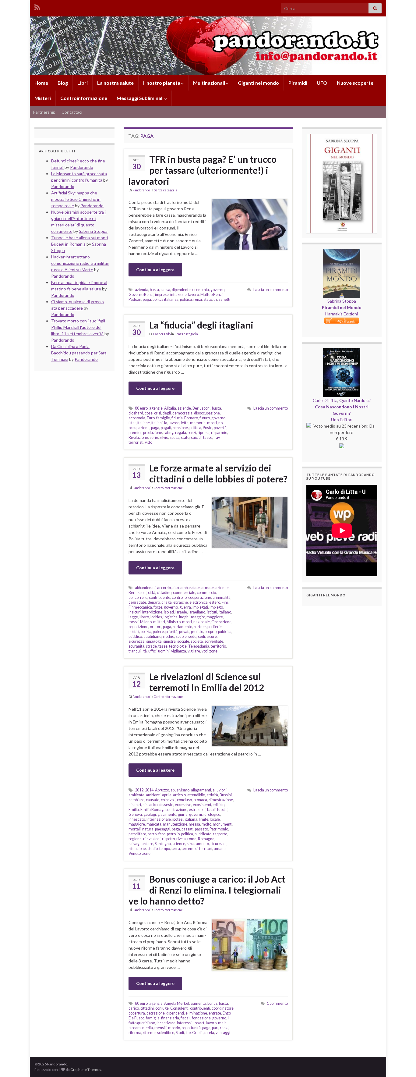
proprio (211, 631)
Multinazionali (209, 83)
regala (180, 432)
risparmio (219, 432)
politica (186, 299)
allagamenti (201, 790)
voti (205, 651)
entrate (215, 1013)
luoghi (184, 617)
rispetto (168, 839)
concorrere (138, 597)
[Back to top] (402, 1063)
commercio (206, 592)
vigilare (194, 651)
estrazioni (197, 809)
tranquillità (138, 651)
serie (154, 437)
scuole (181, 636)
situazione (137, 848)
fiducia (177, 418)
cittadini (147, 1008)
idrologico (211, 814)
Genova (135, 814)
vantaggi (223, 1032)
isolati (169, 612)
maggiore (214, 617)
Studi (180, 1032)
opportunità (191, 1027)
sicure (211, 636)
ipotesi (177, 819)
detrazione (155, 1013)
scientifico (165, 1032)
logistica (171, 617)
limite (203, 819)
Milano (146, 622)
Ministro (174, 622)
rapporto (220, 834)
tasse (207, 437)
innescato (137, 819)
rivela (181, 839)
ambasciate (190, 587)
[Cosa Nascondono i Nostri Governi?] (341, 351)
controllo (179, 597)
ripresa (204, 432)
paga (147, 299)
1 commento (277, 1003)
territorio (218, 646)
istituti (212, 612)
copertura (137, 1013)
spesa (174, 437)
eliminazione (196, 1013)
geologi (149, 814)
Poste (207, 427)
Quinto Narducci (355, 400)
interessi (184, 1023)
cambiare (136, 800)
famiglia (153, 1018)
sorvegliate (213, 641)
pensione (180, 427)
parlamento (182, 626)
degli (167, 413)
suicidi (196, 437)
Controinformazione (83, 98)
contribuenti (200, 1008)
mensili (160, 1027)
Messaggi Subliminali (140, 98)
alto (175, 587)
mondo (174, 1027)
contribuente (159, 597)
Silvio (164, 437)
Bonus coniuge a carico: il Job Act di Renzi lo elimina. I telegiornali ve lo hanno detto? (207, 889)
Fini (225, 602)
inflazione (178, 294)
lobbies (156, 617)
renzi (197, 299)
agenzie (156, 408)
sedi (201, 636)
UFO (322, 83)
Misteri (42, 98)
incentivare (166, 1023)
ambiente (136, 795)
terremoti (190, 848)
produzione (152, 432)
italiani (157, 423)
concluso (184, 800)
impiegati (200, 607)
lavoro (193, 294)
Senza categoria (165, 190)
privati (184, 631)
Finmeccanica (140, 607)
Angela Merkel (176, 1003)
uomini (164, 651)
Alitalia (170, 408)
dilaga (166, 602)
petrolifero (156, 834)
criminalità (222, 597)
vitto (148, 442)
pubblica (224, 631)
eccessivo (183, 804)
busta (154, 289)
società (197, 641)
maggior (198, 617)
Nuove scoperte (355, 83)
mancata (153, 824)
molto (206, 824)
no (220, 423)
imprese (162, 294)
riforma (135, 1032)
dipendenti (175, 1013)
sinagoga (154, 641)
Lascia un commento (270, 289)
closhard (136, 413)
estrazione (178, 809)
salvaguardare (141, 843)
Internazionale (158, 819)
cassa (165, 289)
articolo (179, 795)
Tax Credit (194, 1032)
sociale (183, 641)
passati (187, 829)
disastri (135, 804)
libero (144, 617)
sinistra (169, 641)
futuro (204, 418)
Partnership (44, 112)
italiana (191, 819)
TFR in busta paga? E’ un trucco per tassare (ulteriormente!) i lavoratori (203, 170)
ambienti (153, 795)
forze (157, 607)
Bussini (226, 795)
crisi (157, 413)
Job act (198, 1023)
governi (195, 814)
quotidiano (152, 636)
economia (200, 289)
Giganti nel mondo (258, 83)
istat (132, 423)
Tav (217, 437)
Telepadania (198, 646)
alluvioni (220, 790)
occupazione (139, 427)
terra (175, 848)
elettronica (198, 602)
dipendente (181, 289)
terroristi (136, 442)
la (165, 423)
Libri (82, 83)
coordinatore (223, 1008)
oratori (155, 626)
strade (151, 646)
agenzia (156, 1003)
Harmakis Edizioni (341, 313)
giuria (183, 814)
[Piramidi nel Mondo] (341, 252)
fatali (211, 809)
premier (135, 432)
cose (149, 413)
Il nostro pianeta (162, 83)
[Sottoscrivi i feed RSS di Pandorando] (37, 6)
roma (191, 839)
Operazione (221, 622)
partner (200, 626)
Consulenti (179, 1008)
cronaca (200, 800)
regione (135, 839)
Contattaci (72, 112)
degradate (137, 602)
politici (134, 631)
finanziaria (170, 1018)
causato (152, 800)
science (178, 843)
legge (133, 617)
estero (214, 602)
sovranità (136, 646)
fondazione (201, 1018)
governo (217, 289)
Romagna (206, 839)
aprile (166, 795)
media (147, 1027)
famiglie (163, 418)
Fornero (191, 418)
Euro (151, 418)
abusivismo (180, 790)
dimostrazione (221, 800)
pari (215, 1027)
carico (134, 1008)
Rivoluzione (138, 437)
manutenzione (175, 824)
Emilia (134, 809)
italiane (143, 423)
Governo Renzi (141, 294)
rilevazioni (151, 839)
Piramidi (297, 83)
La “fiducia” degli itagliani (201, 324)
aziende (184, 408)
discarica (150, 804)
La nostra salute (115, 83)
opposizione (138, 626)
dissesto (166, 804)
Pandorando (141, 190)
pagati (166, 427)
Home (41, 83)
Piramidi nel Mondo (341, 307)
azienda (141, 289)
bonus (212, 1003)
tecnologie (178, 646)
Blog (63, 83)
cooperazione (199, 597)
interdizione (152, 612)
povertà (220, 427)
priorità (171, 631)
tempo (164, 848)
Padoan (135, 299)
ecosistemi (202, 804)
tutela (209, 1032)
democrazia (182, 413)
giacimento (166, 814)
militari (159, 622)
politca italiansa (165, 299)
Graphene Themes (85, 1069)
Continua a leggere (155, 269)
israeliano (197, 612)
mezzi (134, 622)
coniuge (162, 1008)
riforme (149, 1032)
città (151, 592)
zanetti (224, 299)
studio (152, 848)
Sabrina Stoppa (341, 301)
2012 (139, 790)
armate (207, 587)
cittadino (164, 592)
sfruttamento (198, 843)
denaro (154, 602)
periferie (214, 626)
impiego (216, 607)
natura (147, 829)
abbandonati (145, 587)
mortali (135, 829)
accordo (164, 587)
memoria (198, 423)
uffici (152, 651)
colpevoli (168, 800)
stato (207, 299)
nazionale (201, 622)
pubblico (135, 636)
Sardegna (163, 843)
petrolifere (137, 834)
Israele (181, 612)
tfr (215, 299)
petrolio (173, 834)
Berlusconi (201, 408)
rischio (168, 636)
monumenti (222, 824)
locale (215, 819)
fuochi (222, 809)
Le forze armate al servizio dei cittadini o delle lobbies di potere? (218, 473)
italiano (225, 612)
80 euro (141, 408)
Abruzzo (162, 790)
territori (205, 848)
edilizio (218, 804)
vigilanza (178, 651)
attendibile (196, 795)
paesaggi (162, 829)
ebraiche (180, 602)
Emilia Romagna (154, 809)
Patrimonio (219, 829)
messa (194, 824)
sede (192, 636)
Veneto (135, 853)
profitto (197, 631)
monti (212, 423)
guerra (185, 607)
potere (158, 631)
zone (213, 651)
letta (185, 423)
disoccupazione (207, 413)
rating (169, 432)
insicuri (135, 612)
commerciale (184, 592)
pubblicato (203, 834)
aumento (198, 1003)
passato (201, 829)
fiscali (185, 1018)
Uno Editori (341, 419)
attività (212, 795)
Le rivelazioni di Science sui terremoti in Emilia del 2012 (206, 682)
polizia (146, 631)
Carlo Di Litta (325, 400)
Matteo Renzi (211, 294)
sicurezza (137, 641)
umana (220, 848)
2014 (149, 790)
